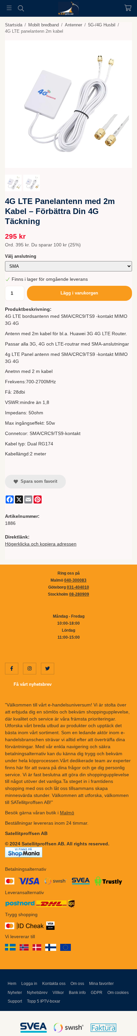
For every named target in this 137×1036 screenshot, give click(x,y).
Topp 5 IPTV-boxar (43, 1001)
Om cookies (118, 993)
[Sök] (21, 8)
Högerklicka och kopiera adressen (40, 544)
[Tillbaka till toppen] (118, 1022)
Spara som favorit (37, 481)
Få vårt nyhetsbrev (33, 684)
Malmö (67, 812)
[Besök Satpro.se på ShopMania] (23, 852)
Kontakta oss (54, 984)
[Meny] (9, 7)
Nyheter (15, 993)
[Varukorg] (128, 7)
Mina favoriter (101, 984)
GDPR (96, 993)
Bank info (77, 993)
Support (15, 1001)
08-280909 (79, 594)
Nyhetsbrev (37, 993)
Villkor (58, 993)
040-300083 (75, 580)
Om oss (77, 984)
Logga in (29, 984)
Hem (12, 984)
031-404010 (78, 587)
